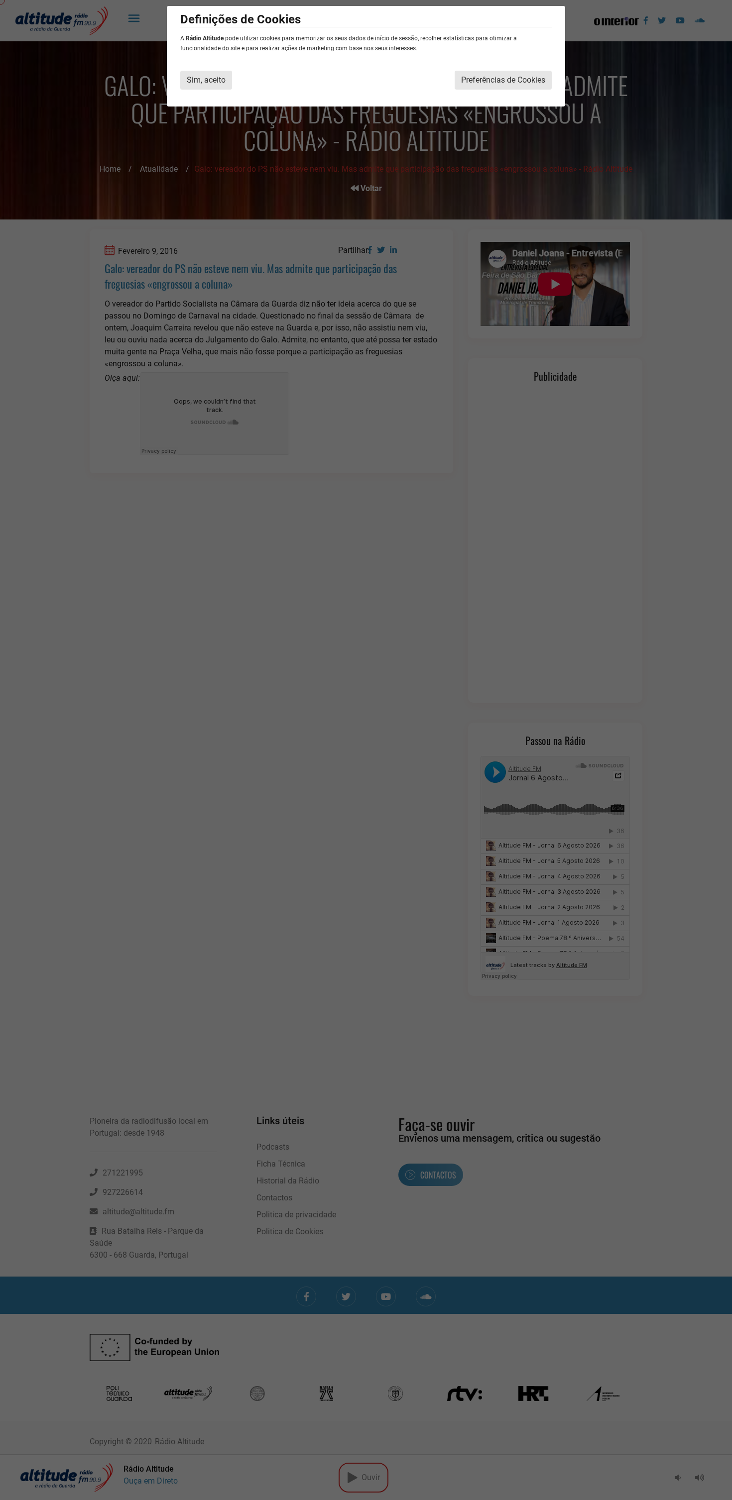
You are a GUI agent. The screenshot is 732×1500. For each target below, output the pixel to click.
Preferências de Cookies (503, 80)
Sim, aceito (206, 80)
